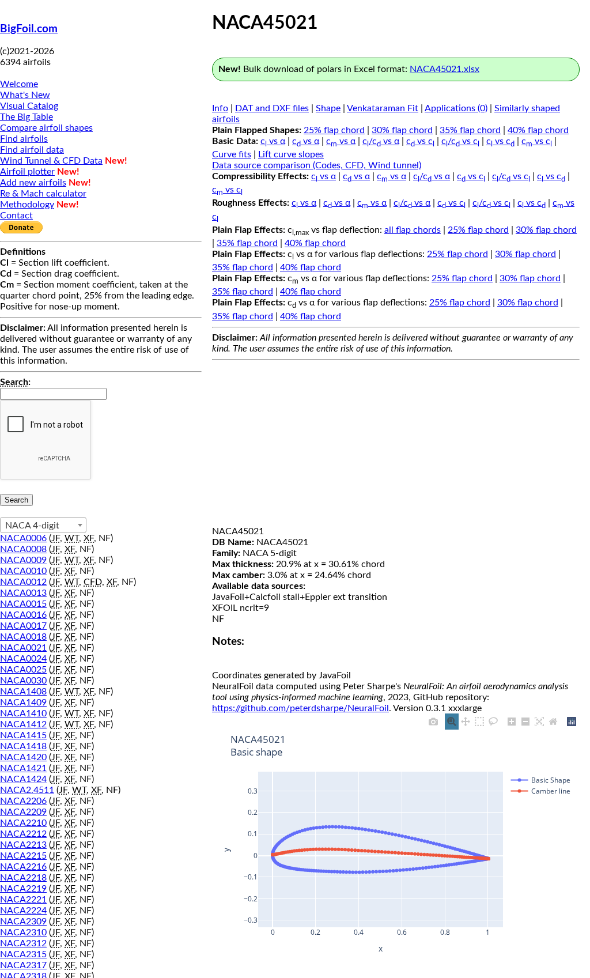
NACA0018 (23, 636)
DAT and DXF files (272, 108)
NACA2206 (23, 801)
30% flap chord (402, 130)
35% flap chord (470, 130)
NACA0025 (23, 669)
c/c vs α (380, 141)
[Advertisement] (396, 445)
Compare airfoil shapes (46, 128)
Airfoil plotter (27, 171)
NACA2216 (23, 866)
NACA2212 (23, 834)
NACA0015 (23, 604)
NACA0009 (23, 560)
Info (220, 108)
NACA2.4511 (27, 790)
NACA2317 (23, 965)
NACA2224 (23, 910)
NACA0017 (23, 625)
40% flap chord (538, 130)
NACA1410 (23, 713)
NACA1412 (23, 724)
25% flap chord (334, 130)
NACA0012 (23, 582)
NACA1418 (23, 746)
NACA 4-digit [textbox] (32, 525)
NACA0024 (23, 658)
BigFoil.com (29, 29)
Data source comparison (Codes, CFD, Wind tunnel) (316, 165)
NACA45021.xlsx (444, 69)
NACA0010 (23, 571)
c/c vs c (460, 141)
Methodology (27, 204)
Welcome (19, 84)
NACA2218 (23, 877)
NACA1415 (23, 735)
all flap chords (412, 230)
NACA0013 (23, 593)
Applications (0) (456, 108)
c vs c (420, 141)
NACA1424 (23, 779)
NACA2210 (23, 823)
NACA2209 (23, 812)
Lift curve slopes (291, 154)
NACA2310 (23, 932)
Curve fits (231, 154)
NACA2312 (23, 943)
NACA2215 (23, 855)
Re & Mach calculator (43, 193)
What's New (25, 95)
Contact (16, 215)
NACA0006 (23, 538)
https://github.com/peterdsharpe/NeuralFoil (300, 708)
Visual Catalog (29, 106)
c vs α (272, 141)
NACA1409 (23, 702)
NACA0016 (23, 615)
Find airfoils (24, 139)
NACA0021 (23, 647)
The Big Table (26, 117)
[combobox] (43, 525)
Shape (328, 108)
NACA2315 (23, 954)
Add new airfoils (33, 182)
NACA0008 (23, 549)
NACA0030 (23, 680)
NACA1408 (23, 691)
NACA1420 (23, 757)
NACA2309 (23, 921)
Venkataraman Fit (382, 108)
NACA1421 (23, 768)
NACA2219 (23, 888)
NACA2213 (23, 844)
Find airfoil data (32, 149)
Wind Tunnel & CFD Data (51, 160)
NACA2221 (23, 899)
